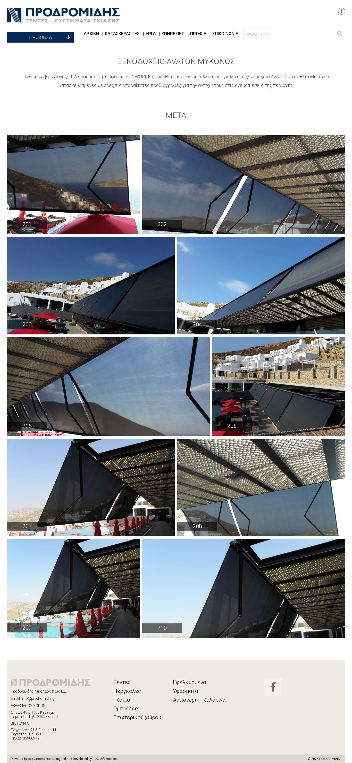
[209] (73, 588)
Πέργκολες (127, 691)
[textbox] (294, 33)
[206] (278, 386)
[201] (73, 184)
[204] (261, 285)
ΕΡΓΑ (151, 33)
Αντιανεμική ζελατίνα (199, 700)
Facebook (341, 11)
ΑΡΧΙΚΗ (91, 33)
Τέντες (122, 682)
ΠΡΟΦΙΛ (198, 33)
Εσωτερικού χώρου (137, 717)
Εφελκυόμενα (189, 682)
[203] (90, 285)
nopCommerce (39, 759)
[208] (261, 487)
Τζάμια (121, 700)
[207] (90, 487)
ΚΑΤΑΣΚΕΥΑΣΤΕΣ (122, 33)
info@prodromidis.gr (38, 698)
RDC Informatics (105, 759)
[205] (108, 386)
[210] (243, 588)
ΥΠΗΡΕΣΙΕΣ (173, 33)
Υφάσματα (185, 691)
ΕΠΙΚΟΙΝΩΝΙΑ (225, 33)
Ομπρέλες (125, 708)
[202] (243, 184)
